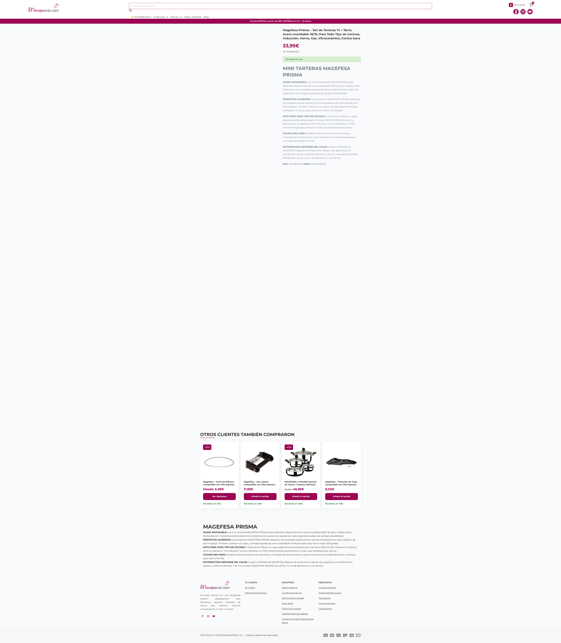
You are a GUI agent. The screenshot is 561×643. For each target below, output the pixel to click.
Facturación (325, 598)
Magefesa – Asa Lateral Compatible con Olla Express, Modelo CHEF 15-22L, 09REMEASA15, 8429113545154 (259, 486)
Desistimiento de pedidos (295, 613)
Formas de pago (327, 603)
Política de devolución (330, 593)
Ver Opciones (219, 496)
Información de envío (256, 593)
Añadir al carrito (260, 496)
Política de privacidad (293, 598)
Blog (206, 16)
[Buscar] (130, 10)
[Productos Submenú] (167, 17)
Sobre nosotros (289, 587)
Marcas (174, 16)
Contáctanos (325, 608)
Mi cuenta (250, 587)
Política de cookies (291, 608)
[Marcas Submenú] (181, 17)
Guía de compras (327, 587)
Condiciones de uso (292, 593)
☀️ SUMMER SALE (141, 16)
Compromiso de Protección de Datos (297, 621)
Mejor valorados (192, 16)
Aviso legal (287, 603)
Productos (159, 16)
